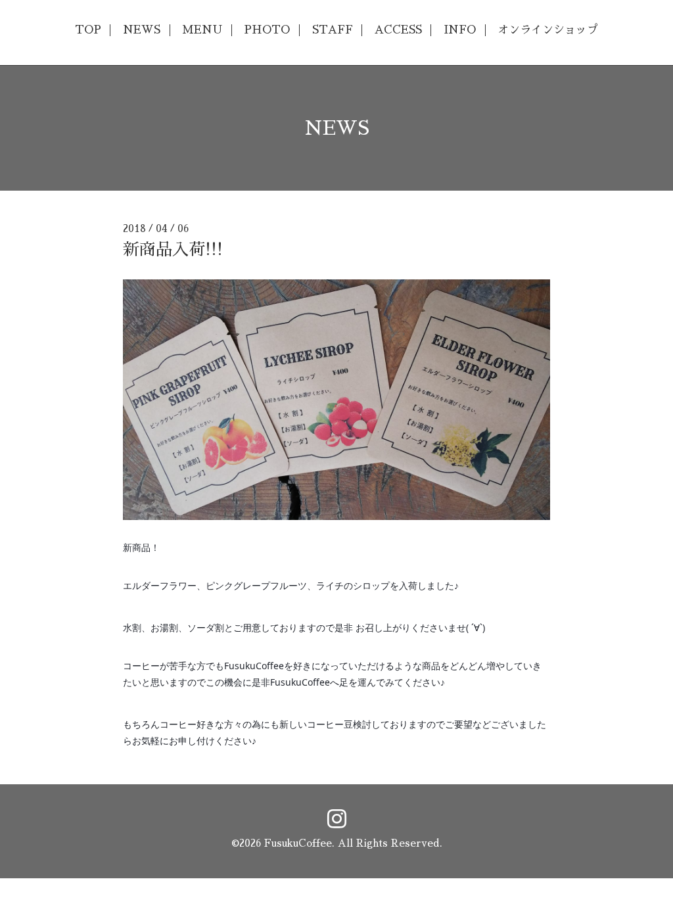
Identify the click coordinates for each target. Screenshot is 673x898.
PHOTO (267, 29)
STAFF (332, 29)
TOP (88, 29)
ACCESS (398, 29)
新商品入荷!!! (173, 249)
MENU (202, 29)
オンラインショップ (548, 29)
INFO (460, 29)
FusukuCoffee (298, 843)
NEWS (141, 29)
